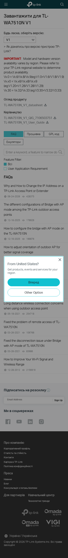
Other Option (34, 292)
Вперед (33, 282)
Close (59, 259)
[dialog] (34, 279)
